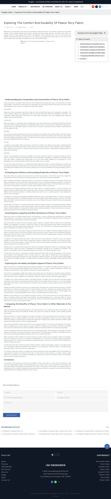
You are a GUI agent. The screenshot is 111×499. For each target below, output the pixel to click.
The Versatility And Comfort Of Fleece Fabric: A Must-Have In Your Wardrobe (19, 434)
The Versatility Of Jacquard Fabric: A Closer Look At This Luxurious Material (56, 431)
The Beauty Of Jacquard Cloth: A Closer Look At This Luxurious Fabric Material (13, 431)
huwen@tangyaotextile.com (58, 471)
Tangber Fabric (6, 12)
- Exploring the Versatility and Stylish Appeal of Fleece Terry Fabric (93, 53)
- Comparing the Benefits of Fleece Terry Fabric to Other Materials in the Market (93, 55)
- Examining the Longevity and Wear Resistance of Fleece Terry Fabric (93, 50)
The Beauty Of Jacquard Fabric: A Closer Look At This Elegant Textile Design (93, 431)
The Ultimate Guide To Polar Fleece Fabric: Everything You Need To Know (56, 434)
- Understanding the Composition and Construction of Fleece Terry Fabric (92, 44)
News (107, 427)
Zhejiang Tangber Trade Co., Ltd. (56, 493)
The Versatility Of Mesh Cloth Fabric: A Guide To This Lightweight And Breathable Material (93, 434)
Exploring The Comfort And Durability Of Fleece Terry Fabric (37, 12)
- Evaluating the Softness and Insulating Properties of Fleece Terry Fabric (92, 47)
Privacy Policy (75, 493)
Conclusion (83, 58)
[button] (83, 6)
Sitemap (55, 496)
